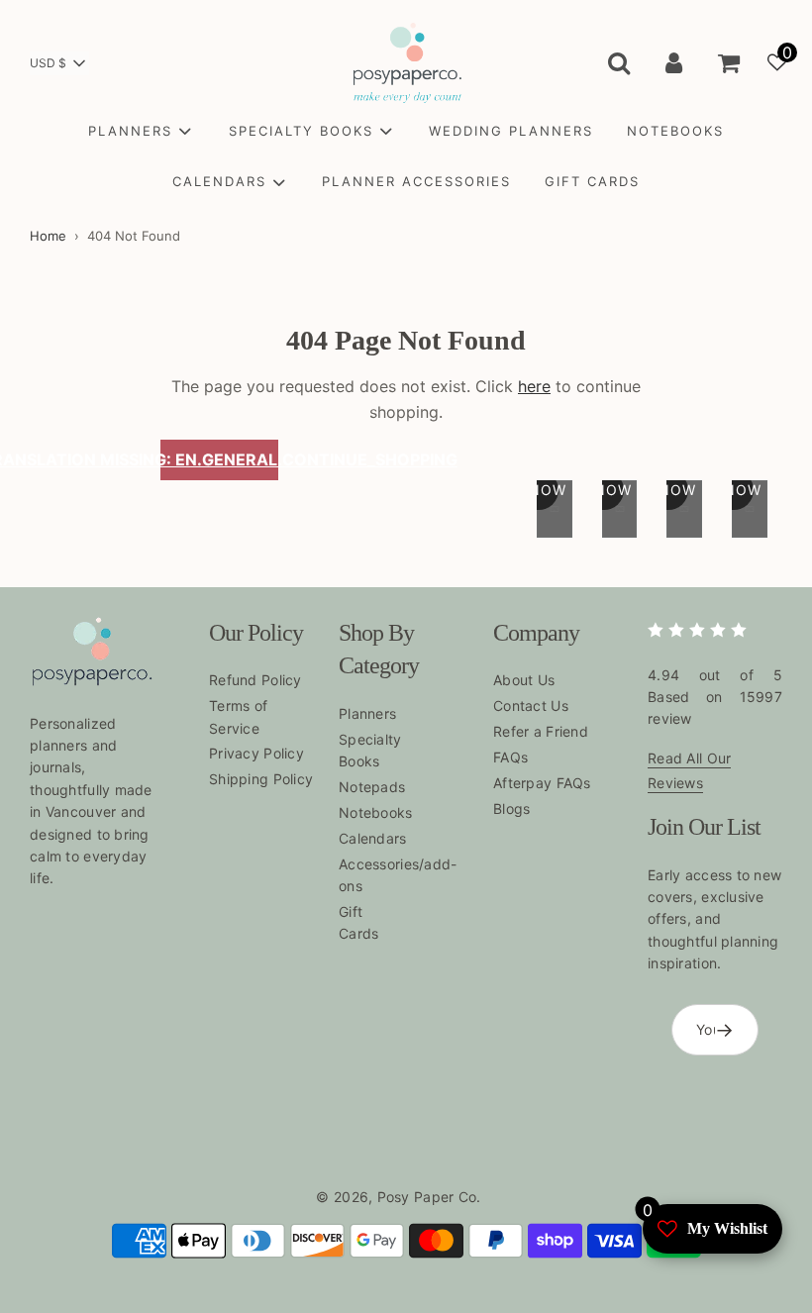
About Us (524, 679)
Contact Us (530, 705)
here (534, 386)
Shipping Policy (261, 778)
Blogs (511, 808)
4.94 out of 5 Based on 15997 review (715, 697)
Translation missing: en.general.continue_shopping (219, 459)
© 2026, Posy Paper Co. (398, 1196)
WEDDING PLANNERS (511, 131)
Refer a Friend (540, 731)
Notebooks (376, 812)
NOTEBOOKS (675, 131)
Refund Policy (255, 679)
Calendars (373, 838)
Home (48, 236)
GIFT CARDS (592, 181)
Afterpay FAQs (542, 782)
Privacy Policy (256, 753)
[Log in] (674, 62)
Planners (367, 713)
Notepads (372, 786)
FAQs (510, 757)
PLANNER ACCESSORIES (416, 181)
